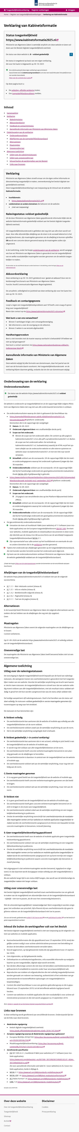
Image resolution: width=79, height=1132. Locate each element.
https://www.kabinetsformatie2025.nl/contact (45, 311)
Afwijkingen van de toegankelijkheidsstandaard (29, 139)
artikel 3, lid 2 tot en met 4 (35, 918)
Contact (7, 1126)
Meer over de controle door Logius (20, 78)
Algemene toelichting (15, 151)
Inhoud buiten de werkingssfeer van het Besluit (28, 161)
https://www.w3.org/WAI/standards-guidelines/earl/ (39, 1082)
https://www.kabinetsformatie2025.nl (32, 40)
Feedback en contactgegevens (22, 126)
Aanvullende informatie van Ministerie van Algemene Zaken (34, 129)
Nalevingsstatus (16, 119)
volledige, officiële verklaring (22, 90)
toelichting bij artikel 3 (55, 918)
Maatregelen (15, 145)
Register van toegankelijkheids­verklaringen (25, 14)
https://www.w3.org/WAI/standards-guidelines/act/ (49, 1079)
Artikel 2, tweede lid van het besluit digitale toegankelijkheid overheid (30, 1004)
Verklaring (11, 116)
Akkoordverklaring (17, 123)
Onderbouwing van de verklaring (20, 132)
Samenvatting (12, 113)
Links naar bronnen (17, 164)
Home (6, 14)
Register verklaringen (40, 10)
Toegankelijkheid (11, 1112)
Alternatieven (15, 142)
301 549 (61, 528)
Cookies (45, 1107)
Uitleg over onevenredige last (21, 158)
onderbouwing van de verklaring (46, 250)
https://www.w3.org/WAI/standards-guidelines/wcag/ (41, 1072)
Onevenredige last (17, 148)
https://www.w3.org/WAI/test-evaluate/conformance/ (44, 1075)
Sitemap (7, 1116)
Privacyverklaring (49, 1112)
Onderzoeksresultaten (19, 135)
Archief (7, 1121)
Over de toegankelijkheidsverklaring (18, 1107)
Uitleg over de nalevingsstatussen (23, 155)
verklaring (38, 544)
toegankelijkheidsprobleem (23, 93)
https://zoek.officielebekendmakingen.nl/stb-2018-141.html (35, 1031)
